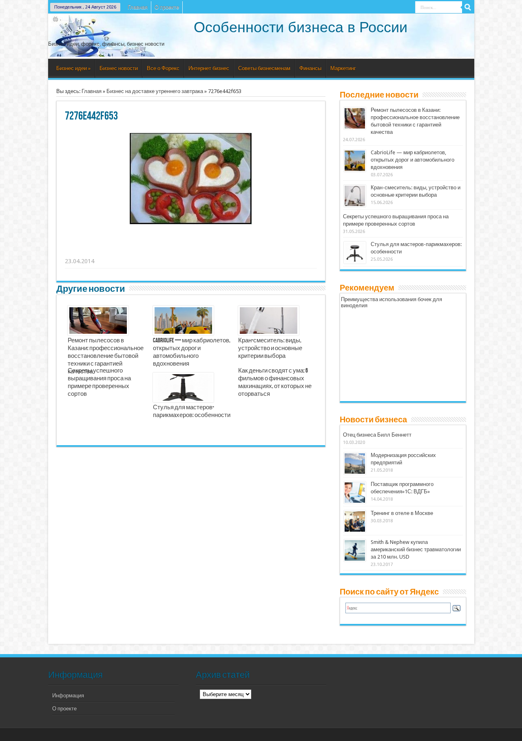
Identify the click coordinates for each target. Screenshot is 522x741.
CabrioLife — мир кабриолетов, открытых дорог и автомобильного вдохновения (191, 352)
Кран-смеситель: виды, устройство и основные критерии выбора (270, 348)
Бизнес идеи (73, 68)
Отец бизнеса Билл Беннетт (377, 435)
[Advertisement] (191, 251)
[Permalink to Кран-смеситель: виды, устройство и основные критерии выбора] (355, 196)
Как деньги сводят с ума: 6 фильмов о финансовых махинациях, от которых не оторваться (275, 382)
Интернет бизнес (208, 68)
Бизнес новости (119, 68)
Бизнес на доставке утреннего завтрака (154, 91)
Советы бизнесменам (264, 68)
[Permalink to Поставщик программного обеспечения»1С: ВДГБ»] (355, 492)
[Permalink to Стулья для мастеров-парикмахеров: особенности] (355, 253)
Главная (138, 7)
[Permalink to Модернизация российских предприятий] (355, 464)
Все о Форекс (163, 68)
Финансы (310, 68)
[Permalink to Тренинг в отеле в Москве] (355, 521)
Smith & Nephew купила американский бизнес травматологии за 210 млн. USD (416, 549)
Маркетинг (343, 68)
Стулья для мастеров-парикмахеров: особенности (191, 411)
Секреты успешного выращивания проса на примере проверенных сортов (99, 382)
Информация (68, 695)
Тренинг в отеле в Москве (402, 513)
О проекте (167, 7)
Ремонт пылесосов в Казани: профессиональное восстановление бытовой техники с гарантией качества (106, 356)
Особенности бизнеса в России (300, 27)
